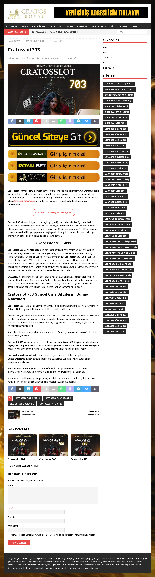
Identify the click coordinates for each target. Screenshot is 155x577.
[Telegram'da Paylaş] (78, 121)
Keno (105, 47)
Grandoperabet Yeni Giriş (118, 100)
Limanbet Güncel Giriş (116, 134)
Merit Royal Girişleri (64, 58)
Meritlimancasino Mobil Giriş (120, 253)
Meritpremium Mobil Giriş (118, 275)
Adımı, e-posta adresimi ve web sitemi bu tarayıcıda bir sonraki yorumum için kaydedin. (53, 534)
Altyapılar (11, 26)
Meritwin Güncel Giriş (116, 292)
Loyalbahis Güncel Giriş (117, 157)
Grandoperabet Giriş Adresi (119, 83)
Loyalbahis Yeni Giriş (115, 168)
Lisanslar (82, 26)
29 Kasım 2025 (18, 58)
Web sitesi (13, 525)
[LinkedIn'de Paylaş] (28, 121)
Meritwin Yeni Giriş (114, 303)
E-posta (11, 517)
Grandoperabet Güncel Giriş (119, 89)
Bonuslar (56, 26)
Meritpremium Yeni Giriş (117, 281)
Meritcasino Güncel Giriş (118, 224)
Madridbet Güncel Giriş (117, 179)
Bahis (25, 26)
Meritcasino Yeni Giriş (116, 236)
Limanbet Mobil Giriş (115, 140)
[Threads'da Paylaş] (95, 121)
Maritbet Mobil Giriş (115, 207)
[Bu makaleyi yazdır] (53, 121)
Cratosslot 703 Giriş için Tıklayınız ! (53, 212)
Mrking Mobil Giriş (114, 309)
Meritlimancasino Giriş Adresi (120, 241)
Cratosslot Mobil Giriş (22, 404)
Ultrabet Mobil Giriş (115, 326)
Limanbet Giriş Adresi (115, 129)
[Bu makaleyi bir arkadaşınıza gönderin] (45, 121)
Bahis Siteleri (39, 26)
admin (32, 58)
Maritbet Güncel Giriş (116, 202)
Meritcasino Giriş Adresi (117, 219)
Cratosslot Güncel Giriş (58, 398)
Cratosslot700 (47, 459)
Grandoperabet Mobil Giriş (119, 95)
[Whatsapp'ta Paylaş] (62, 121)
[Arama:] (132, 31)
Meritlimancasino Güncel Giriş (121, 247)
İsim (10, 508)
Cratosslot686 (16, 459)
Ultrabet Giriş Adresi (115, 315)
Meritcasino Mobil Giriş (117, 230)
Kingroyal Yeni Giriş (115, 123)
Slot (134, 26)
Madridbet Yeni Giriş (115, 191)
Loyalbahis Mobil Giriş (116, 162)
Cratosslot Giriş (47, 58)
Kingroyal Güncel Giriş (117, 112)
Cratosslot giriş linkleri (24, 200)
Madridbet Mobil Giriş (116, 185)
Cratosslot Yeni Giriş (51, 404)
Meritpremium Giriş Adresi (118, 264)
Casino (69, 26)
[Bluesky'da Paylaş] (86, 121)
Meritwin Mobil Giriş (115, 298)
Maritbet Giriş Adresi (115, 196)
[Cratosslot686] (22, 445)
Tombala (107, 57)
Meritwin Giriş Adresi (116, 286)
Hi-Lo (105, 62)
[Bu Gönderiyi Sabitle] (37, 121)
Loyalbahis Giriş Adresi (116, 151)
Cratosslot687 (79, 459)
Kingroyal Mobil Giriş (116, 117)
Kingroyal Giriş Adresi (116, 106)
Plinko (106, 52)
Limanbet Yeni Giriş (114, 145)
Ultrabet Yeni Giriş (114, 331)
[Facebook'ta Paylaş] (12, 121)
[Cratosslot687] (85, 445)
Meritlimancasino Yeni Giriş (119, 258)
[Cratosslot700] (53, 445)
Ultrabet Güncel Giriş (116, 320)
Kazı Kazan (108, 67)
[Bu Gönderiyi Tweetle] (20, 121)
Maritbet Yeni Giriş (114, 213)
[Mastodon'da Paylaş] (70, 121)
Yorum (11, 485)
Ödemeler (122, 26)
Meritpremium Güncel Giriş (118, 269)
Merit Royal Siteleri (102, 26)
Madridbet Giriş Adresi (116, 174)
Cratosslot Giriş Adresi (28, 398)
